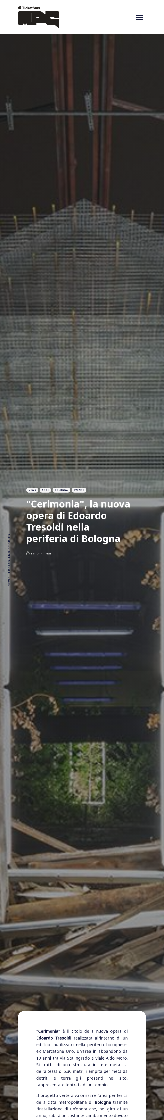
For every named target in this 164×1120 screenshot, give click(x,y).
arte (45, 490)
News (32, 490)
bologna (61, 490)
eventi (79, 490)
